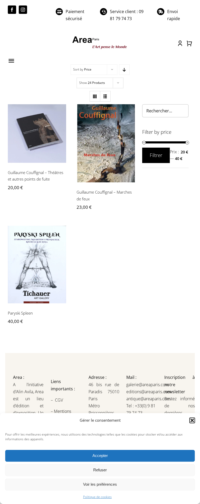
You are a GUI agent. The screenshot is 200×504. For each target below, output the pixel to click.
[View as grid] (95, 96)
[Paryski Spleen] (37, 264)
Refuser (100, 470)
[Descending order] (124, 70)
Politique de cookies (97, 497)
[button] (192, 420)
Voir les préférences (100, 484)
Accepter (100, 455)
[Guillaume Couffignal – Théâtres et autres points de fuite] (37, 133)
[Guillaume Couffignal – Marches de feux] (106, 143)
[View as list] (105, 96)
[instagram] (23, 9)
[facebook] (12, 9)
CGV (59, 400)
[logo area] (100, 37)
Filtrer (156, 155)
